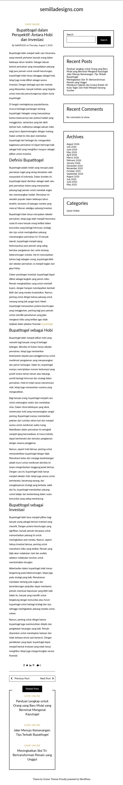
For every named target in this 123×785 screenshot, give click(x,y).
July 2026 (71, 147)
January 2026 (73, 163)
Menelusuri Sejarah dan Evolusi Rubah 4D (87, 85)
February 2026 (74, 160)
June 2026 (72, 150)
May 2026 (72, 152)
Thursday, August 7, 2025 (41, 46)
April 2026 (72, 155)
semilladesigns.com (61, 9)
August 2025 (73, 177)
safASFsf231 (20, 46)
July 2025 (71, 179)
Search (70, 35)
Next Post (45, 678)
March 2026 (73, 158)
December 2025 (75, 166)
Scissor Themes (50, 779)
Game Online (32, 24)
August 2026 (73, 144)
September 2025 (75, 174)
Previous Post (21, 678)
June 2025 (72, 182)
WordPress (85, 779)
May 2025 (72, 185)
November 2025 (75, 168)
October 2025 (74, 171)
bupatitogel (47, 324)
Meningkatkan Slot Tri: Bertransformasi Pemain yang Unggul (32, 755)
